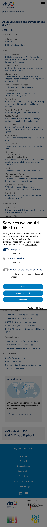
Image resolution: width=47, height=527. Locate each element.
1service (15, 253)
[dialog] (23, 264)
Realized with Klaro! (35, 308)
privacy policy (31, 244)
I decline (23, 286)
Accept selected (23, 293)
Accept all (23, 299)
